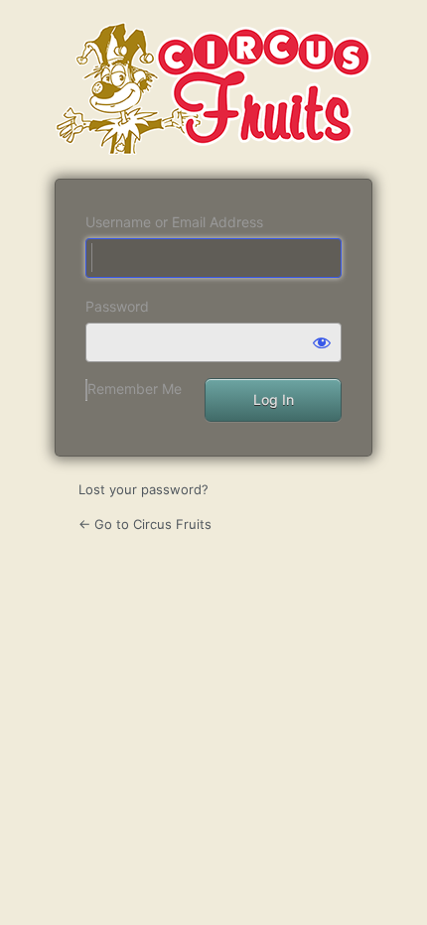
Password (117, 306)
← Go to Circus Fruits (145, 524)
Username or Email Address (174, 221)
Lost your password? (143, 489)
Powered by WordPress (213, 88)
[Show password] (322, 342)
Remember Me (134, 388)
